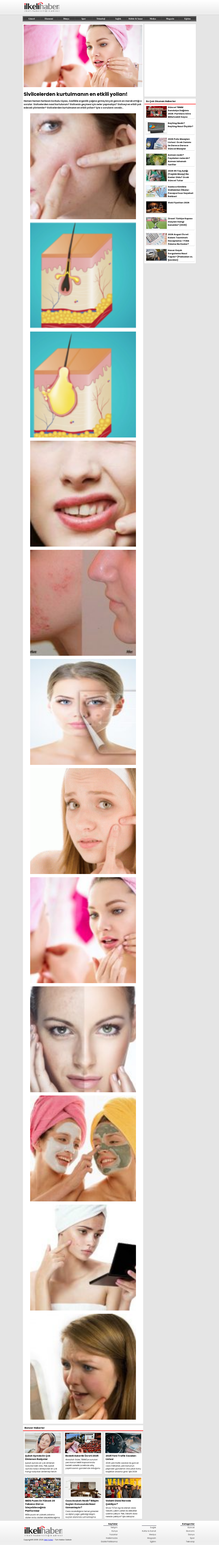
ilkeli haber (48, 1540)
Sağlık (118, 18)
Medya (153, 18)
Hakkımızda (112, 1538)
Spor (83, 18)
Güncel (31, 18)
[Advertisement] (170, 60)
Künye (115, 1531)
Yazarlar (113, 1534)
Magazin (170, 18)
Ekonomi (49, 18)
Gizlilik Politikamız (109, 1541)
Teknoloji (101, 18)
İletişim (114, 1527)
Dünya (66, 18)
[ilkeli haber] (42, 13)
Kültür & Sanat (136, 18)
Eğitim (187, 18)
